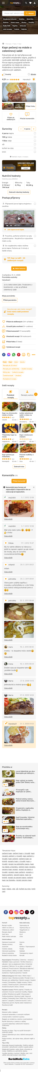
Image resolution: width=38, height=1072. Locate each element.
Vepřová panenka (15, 973)
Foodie (22, 949)
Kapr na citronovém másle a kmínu (9, 414)
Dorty (16, 986)
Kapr (19, 44)
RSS (21, 944)
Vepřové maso (7, 978)
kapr (4, 889)
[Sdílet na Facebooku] (3, 354)
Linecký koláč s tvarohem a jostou (13, 1017)
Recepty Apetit (7, 932)
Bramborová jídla (18, 978)
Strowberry (23, 422)
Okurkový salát (19, 996)
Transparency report (26, 953)
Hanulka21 (27, 80)
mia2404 (12, 498)
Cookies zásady (7, 949)
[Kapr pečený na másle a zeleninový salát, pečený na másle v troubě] (19, 706)
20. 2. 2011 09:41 (27, 579)
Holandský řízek (13, 998)
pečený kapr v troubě (21, 853)
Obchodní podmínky (8, 951)
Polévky (6, 22)
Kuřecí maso (15, 22)
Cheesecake (25, 994)
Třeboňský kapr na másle (9, 436)
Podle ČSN (6, 26)
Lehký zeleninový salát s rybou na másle (26, 415)
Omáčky (21, 19)
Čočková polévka (7, 996)
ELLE (21, 934)
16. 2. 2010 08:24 (27, 664)
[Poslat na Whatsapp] (13, 354)
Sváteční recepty (17, 372)
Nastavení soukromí (8, 942)
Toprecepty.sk (24, 925)
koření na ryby (25, 889)
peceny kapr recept (10, 869)
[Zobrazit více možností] (33, 354)
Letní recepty (7, 29)
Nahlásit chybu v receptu (20, 157)
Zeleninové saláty (25, 984)
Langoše (11, 1000)
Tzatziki (24, 973)
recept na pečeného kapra (18, 864)
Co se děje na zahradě (23, 966)
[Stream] (27, 912)
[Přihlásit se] (35, 3)
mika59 (4, 420)
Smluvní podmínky (8, 953)
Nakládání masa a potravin (10, 962)
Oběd (16, 362)
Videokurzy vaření (8, 930)
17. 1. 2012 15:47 (27, 543)
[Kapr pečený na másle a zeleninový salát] (19, 508)
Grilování (23, 26)
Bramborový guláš (14, 994)
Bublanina (27, 1003)
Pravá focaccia (13, 968)
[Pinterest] (11, 912)
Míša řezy (23, 998)
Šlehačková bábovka (26, 968)
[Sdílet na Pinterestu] (18, 354)
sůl (17, 889)
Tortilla (22, 962)
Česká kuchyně (8, 375)
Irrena (10, 664)
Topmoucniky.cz (25, 927)
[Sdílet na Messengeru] (8, 354)
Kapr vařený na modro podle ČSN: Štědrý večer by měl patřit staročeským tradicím (25, 783)
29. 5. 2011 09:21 (27, 565)
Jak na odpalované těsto (17, 964)
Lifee (21, 936)
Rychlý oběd (19, 1003)
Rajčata (24, 29)
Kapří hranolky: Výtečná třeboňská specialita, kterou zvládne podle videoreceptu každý (25, 820)
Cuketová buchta (20, 1000)
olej (13, 889)
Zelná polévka (6, 971)
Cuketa (16, 29)
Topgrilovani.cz (24, 930)
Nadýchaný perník (8, 1003)
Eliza (21, 461)
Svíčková (5, 968)
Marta (10, 681)
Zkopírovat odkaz (28, 354)
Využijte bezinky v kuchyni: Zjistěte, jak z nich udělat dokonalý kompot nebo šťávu (17, 1054)
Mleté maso (26, 976)
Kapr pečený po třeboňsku (8, 456)
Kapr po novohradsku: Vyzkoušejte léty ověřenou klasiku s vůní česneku (25, 829)
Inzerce (22, 942)
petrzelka (12, 579)
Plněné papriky (18, 989)
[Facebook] (6, 912)
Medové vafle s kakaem (10, 1012)
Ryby (15, 44)
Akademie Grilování (10, 19)
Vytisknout (23, 354)
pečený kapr (7, 853)
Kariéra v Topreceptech (27, 946)
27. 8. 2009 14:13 (27, 681)
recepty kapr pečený (16, 872)
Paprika (15, 26)
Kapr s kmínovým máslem (26, 436)
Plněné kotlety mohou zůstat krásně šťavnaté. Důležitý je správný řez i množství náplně (25, 802)
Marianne (23, 932)
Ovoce (22, 986)
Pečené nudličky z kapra (27, 456)
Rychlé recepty (24, 980)
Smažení (18, 375)
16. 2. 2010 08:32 (27, 647)
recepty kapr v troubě (16, 861)
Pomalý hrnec (29, 978)
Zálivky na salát (17, 971)
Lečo (29, 1000)
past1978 (22, 441)
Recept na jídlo (7, 925)
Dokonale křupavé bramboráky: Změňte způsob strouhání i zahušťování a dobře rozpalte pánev (17, 1046)
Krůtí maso (17, 976)
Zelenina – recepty (26, 960)
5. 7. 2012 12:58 (27, 497)
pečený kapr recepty (27, 867)
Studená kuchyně (8, 986)
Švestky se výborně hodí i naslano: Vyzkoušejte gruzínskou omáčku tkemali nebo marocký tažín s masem (26, 839)
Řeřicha (12, 966)
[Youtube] (22, 912)
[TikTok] (32, 912)
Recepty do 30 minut (10, 365)
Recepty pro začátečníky (11, 369)
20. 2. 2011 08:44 (27, 600)
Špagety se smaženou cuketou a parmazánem (17, 1019)
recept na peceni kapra (17, 877)
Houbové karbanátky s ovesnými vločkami (16, 1014)
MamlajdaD (5, 461)
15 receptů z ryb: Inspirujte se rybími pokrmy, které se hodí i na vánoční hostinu (26, 792)
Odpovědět (8, 519)
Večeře (22, 362)
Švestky (31, 22)
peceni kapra (19, 875)
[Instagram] (16, 912)
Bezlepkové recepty (9, 379)
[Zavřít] (34, 487)
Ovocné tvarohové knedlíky (18, 992)
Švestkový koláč (7, 1005)
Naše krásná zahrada (9, 936)
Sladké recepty (22, 982)
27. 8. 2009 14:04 (27, 695)
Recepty (9, 44)
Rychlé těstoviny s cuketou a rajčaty (14, 1021)
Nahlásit (22, 951)
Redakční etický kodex (9, 955)
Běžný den (6, 372)
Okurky (23, 22)
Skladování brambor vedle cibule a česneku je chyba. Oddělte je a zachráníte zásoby (17, 1050)
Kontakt (22, 955)
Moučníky (30, 19)
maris (10, 647)
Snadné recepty (27, 369)
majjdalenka (6, 441)
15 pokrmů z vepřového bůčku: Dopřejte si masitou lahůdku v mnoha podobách (25, 811)
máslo (9, 889)
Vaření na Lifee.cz (8, 927)
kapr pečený (13, 859)
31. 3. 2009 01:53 (27, 724)
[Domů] (3, 44)
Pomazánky (15, 960)
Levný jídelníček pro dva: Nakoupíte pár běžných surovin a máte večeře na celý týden (25, 774)
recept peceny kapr (24, 880)
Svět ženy (5, 934)
